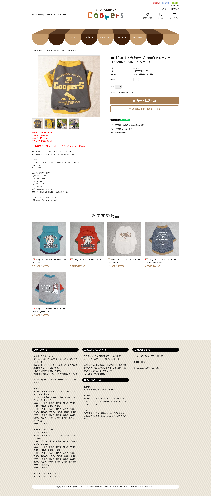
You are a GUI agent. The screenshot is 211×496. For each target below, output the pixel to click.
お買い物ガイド (122, 37)
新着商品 (89, 37)
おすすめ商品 (105, 37)
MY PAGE (175, 9)
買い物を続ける (118, 132)
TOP (34, 50)
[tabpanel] (69, 86)
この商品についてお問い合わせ (144, 108)
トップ (72, 37)
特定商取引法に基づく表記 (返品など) (127, 125)
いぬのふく (73, 50)
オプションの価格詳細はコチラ (122, 92)
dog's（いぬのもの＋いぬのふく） (53, 50)
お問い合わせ (138, 37)
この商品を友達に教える (122, 128)
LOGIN (163, 9)
